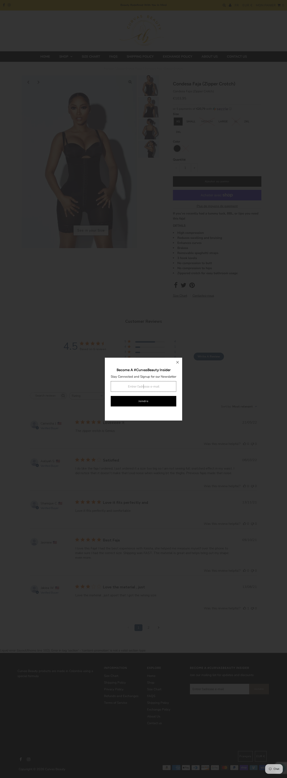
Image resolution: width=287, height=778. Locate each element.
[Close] (177, 362)
